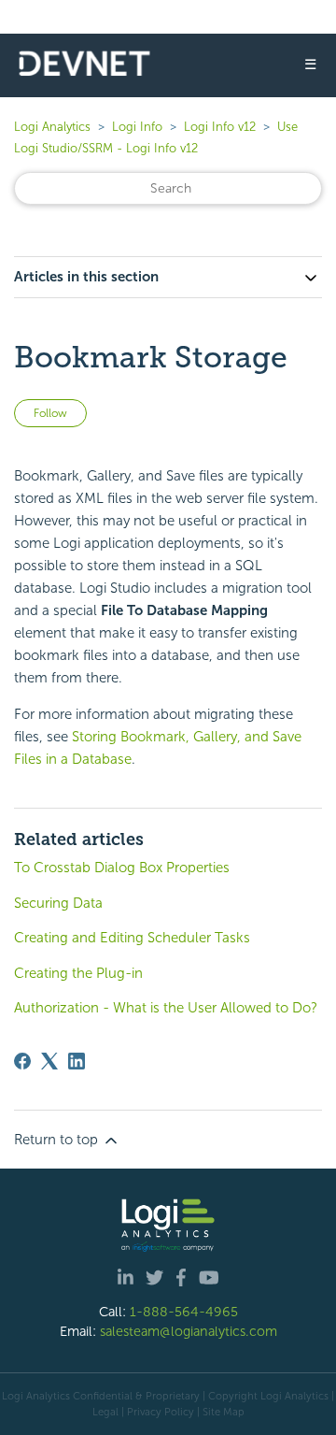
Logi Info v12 (220, 127)
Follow (50, 413)
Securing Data (58, 903)
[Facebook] (22, 1061)
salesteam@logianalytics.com (188, 1331)
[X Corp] (49, 1061)
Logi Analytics (52, 127)
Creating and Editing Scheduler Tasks (132, 937)
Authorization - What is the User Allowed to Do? (165, 1007)
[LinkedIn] (76, 1061)
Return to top (58, 1139)
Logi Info (137, 127)
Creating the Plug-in (78, 973)
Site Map (224, 1411)
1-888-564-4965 (184, 1311)
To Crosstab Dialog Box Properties (122, 867)
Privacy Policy (160, 1411)
